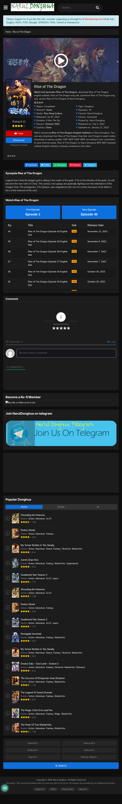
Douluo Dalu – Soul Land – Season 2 (40, 663)
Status (88, 750)
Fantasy (50, 534)
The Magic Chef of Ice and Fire (37, 710)
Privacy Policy (67, 789)
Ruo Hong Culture (53, 113)
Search (62, 765)
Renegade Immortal (31, 633)
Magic (57, 714)
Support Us (40, 789)
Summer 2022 (52, 124)
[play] (61, 60)
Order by (88, 757)
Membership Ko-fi (94, 19)
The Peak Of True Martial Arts (36, 724)
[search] (97, 8)
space (55, 578)
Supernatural (72, 563)
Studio (31, 750)
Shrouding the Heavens (33, 515)
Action (31, 518)
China (48, 127)
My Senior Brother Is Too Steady (37, 545)
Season (88, 743)
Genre (32, 743)
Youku (49, 110)
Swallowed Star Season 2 (34, 574)
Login (113, 341)
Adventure (40, 518)
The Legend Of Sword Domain (36, 692)
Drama (49, 549)
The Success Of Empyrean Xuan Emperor (43, 678)
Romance (80, 667)
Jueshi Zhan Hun (29, 559)
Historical (66, 549)
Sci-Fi (48, 518)
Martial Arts (77, 549)
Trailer (20, 133)
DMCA (53, 789)
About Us (83, 789)
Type (32, 757)
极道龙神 (11, 156)
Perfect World (28, 530)
